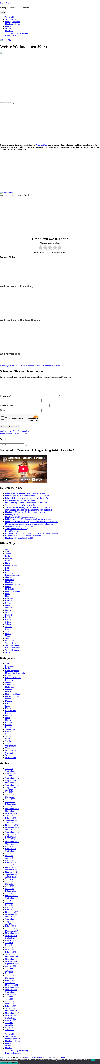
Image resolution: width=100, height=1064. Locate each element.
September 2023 (12, 785)
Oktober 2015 (11, 844)
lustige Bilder (10, 715)
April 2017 (9, 823)
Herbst (8, 26)
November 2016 (12, 827)
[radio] (40, 247)
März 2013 (9, 888)
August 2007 (10, 1020)
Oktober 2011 (11, 917)
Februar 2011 (10, 926)
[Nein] (19, 1063)
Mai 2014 (9, 856)
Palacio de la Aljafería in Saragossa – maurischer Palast (27, 498)
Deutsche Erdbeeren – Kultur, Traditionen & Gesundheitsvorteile (31, 521)
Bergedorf (9, 666)
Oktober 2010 (11, 935)
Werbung (9, 753)
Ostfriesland (10, 612)
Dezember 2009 (11, 957)
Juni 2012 (9, 903)
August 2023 (10, 787)
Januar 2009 (10, 982)
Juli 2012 (9, 900)
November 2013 (12, 870)
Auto (7, 663)
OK (93, 1060)
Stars (7, 629)
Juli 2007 (9, 1022)
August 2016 (10, 834)
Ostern (8, 29)
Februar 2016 (10, 837)
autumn (8, 554)
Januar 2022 (10, 801)
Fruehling (9, 572)
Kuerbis (8, 601)
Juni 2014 (9, 853)
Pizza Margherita (12, 531)
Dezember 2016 (11, 825)
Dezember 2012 (11, 895)
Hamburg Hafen (12, 514)
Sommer (8, 626)
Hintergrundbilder (12, 22)
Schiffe (8, 622)
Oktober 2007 (11, 1015)
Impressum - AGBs (46, 1057)
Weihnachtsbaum (12, 645)
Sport (7, 739)
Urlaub (8, 633)
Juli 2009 (9, 968)
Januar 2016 (10, 839)
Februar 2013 (10, 891)
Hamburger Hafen (12, 24)
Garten (8, 577)
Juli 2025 (9, 776)
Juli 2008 (9, 997)
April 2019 (9, 816)
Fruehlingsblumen (12, 575)
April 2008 (9, 1001)
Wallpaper (9, 641)
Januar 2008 (10, 1008)
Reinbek (8, 617)
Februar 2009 (10, 980)
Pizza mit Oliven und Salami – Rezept (20, 500)
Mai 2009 (9, 973)
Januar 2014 (10, 865)
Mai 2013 (9, 884)
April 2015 (9, 846)
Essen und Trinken (13, 36)
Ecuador (8, 675)
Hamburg (9, 31)
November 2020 (12, 809)
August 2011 (10, 921)
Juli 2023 (9, 790)
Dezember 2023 (11, 783)
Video (7, 636)
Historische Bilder (12, 696)
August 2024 (10, 780)
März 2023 (9, 797)
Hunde (8, 596)
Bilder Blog (5, 3)
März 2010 (9, 950)
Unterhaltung (10, 746)
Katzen (8, 703)
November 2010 (12, 933)
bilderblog (4, 366)
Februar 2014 (10, 863)
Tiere (7, 631)
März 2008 (9, 1004)
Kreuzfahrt (9, 598)
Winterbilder (10, 17)
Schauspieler (10, 729)
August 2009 (10, 966)
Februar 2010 (10, 952)
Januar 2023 (10, 799)
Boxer (7, 561)
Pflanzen (8, 615)
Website (3, 410)
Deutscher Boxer (12, 565)
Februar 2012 (10, 910)
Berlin (7, 556)
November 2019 (12, 811)
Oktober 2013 (11, 872)
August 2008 (10, 994)
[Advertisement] (50, 123)
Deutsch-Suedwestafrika (15, 673)
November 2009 (12, 959)
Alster (7, 549)
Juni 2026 (9, 769)
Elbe (7, 568)
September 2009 (12, 964)
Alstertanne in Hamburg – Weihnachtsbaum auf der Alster (29, 507)
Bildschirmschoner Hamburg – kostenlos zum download (28, 519)
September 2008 (12, 992)
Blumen (8, 558)
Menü (3, 12)
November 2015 (12, 841)
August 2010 (10, 940)
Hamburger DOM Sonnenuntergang (20, 517)
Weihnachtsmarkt (12, 650)
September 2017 (12, 820)
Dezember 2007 (11, 1011)
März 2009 (9, 978)
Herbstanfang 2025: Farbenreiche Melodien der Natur (27, 496)
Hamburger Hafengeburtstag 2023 (19, 538)
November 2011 (11, 914)
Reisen (8, 619)
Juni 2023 (9, 792)
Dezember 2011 (11, 912)
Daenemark (10, 563)
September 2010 (12, 938)
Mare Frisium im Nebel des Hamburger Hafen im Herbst (28, 510)
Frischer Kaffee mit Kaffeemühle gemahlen (23, 536)
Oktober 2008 (11, 990)
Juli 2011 (9, 924)
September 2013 (12, 874)
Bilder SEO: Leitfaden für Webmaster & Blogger (25, 493)
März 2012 (9, 907)
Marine (8, 603)
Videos (8, 748)
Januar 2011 (10, 928)
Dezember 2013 (11, 867)
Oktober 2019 (11, 813)
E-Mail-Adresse (7, 405)
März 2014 (9, 860)
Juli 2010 (9, 942)
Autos (7, 551)
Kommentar (5, 396)
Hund (7, 594)
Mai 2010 (9, 945)
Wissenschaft (10, 757)
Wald (7, 638)
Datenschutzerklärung (9, 1063)
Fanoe (7, 570)
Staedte (8, 741)
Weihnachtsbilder (12, 648)
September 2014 (12, 851)
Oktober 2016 (11, 830)
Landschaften (10, 710)
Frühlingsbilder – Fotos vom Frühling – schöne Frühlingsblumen (31, 533)
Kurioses (8, 708)
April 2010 (9, 947)
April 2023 (9, 794)
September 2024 (12, 778)
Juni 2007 (9, 1025)
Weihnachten (10, 19)
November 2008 (12, 987)
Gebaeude (9, 685)
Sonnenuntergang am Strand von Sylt (20, 505)
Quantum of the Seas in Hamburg (19, 526)
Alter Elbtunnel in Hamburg (16, 528)
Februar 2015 (10, 848)
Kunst (7, 706)
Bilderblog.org (30, 1057)
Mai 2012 (9, 905)
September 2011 (11, 919)
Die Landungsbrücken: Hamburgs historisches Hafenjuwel (29, 524)
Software (9, 734)
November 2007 (12, 1013)
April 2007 (9, 1029)
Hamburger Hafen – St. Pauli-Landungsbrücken (25, 512)
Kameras (8, 701)
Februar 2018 (10, 818)
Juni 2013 (9, 881)
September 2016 (12, 832)
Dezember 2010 (11, 931)
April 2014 (9, 858)
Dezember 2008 (11, 985)
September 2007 (12, 1018)
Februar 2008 (10, 1006)
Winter (57, 366)
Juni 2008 (9, 999)
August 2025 (10, 773)
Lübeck (8, 713)
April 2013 (9, 886)
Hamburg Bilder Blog (19, 33)
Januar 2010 (10, 954)
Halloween (9, 579)
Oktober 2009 (11, 961)
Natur (7, 605)
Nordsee (8, 608)
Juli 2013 (9, 879)
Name (3, 400)
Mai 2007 (9, 1027)
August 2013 (10, 877)
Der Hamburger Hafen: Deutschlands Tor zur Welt (26, 503)
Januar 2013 (10, 893)
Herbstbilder (10, 589)
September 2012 (12, 898)
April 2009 (9, 975)
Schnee (39, 366)
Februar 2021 (10, 804)
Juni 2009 (9, 971)
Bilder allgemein (12, 670)
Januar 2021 (10, 806)
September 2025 (12, 771)
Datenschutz (61, 1057)
